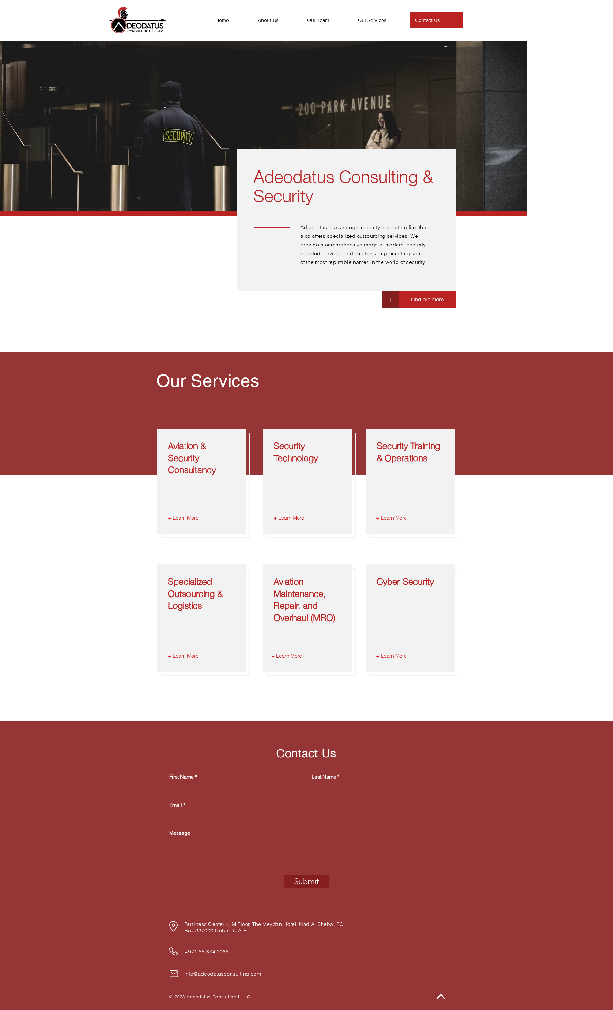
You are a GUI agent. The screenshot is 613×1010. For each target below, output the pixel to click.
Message (179, 832)
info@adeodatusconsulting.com (223, 973)
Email (175, 805)
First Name (181, 776)
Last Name (324, 776)
